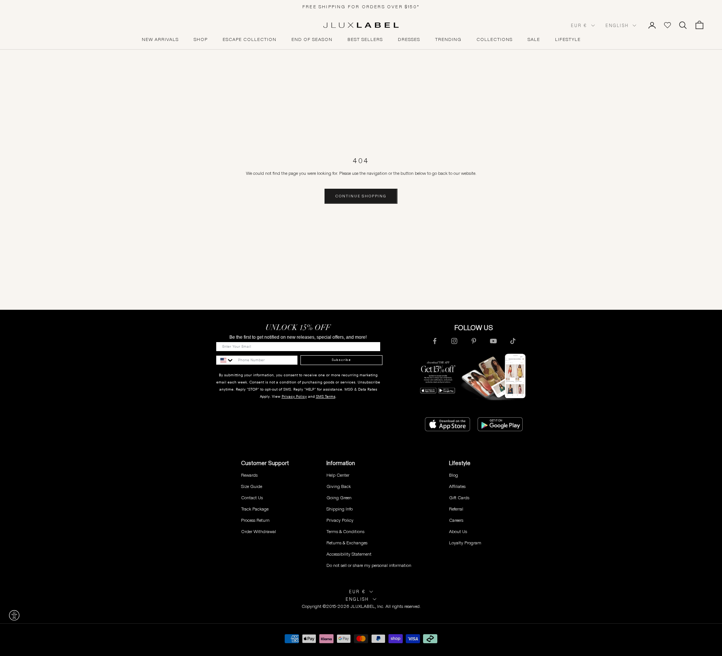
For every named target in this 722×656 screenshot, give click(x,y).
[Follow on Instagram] (454, 341)
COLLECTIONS (494, 39)
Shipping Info (339, 509)
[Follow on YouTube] (493, 341)
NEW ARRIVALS (160, 39)
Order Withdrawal (258, 531)
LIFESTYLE (568, 39)
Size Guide (251, 486)
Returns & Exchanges (346, 542)
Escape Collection (249, 39)
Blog (453, 475)
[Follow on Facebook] (434, 341)
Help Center (337, 475)
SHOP (201, 39)
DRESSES (409, 39)
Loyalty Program (465, 542)
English (617, 25)
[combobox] (225, 360)
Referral (456, 509)
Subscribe (341, 360)
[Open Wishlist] (667, 25)
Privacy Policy (294, 396)
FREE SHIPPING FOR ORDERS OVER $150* (361, 6)
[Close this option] (14, 615)
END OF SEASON (311, 39)
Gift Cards (459, 497)
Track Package (254, 509)
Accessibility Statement (349, 554)
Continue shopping (361, 196)
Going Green (339, 497)
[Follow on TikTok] (513, 341)
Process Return (255, 520)
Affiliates (457, 486)
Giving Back (338, 486)
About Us (458, 531)
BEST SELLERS (365, 39)
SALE (534, 39)
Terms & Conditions (345, 531)
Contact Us (252, 497)
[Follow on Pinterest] (474, 341)
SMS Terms (325, 396)
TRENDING (448, 39)
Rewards (249, 475)
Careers (456, 520)
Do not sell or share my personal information (368, 565)
